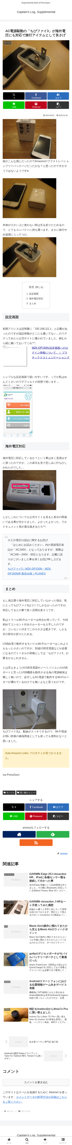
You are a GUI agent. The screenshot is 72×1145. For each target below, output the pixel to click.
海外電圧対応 (36, 298)
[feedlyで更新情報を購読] (52, 834)
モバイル (10, 792)
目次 (31, 287)
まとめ (32, 303)
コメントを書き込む (36, 1082)
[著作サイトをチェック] (19, 834)
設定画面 (34, 293)
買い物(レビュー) (27, 792)
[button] (58, 105)
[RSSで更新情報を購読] (36, 842)
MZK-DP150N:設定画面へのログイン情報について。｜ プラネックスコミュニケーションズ (50, 352)
